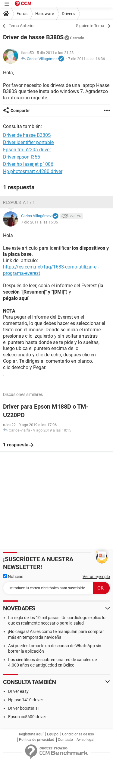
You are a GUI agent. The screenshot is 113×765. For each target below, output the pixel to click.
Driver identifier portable (28, 142)
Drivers (68, 13)
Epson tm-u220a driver (27, 150)
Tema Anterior (22, 25)
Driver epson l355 (21, 157)
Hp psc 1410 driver (25, 699)
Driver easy (18, 691)
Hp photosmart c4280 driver (32, 171)
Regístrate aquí (31, 734)
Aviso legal (85, 740)
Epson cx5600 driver (27, 716)
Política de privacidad (36, 740)
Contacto (65, 740)
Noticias (15, 576)
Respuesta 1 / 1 (19, 202)
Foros (22, 13)
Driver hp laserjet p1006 (28, 164)
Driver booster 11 (24, 708)
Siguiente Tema (90, 25)
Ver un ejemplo (96, 576)
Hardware (44, 13)
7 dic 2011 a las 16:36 (86, 58)
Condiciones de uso (78, 734)
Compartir (20, 110)
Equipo (52, 734)
